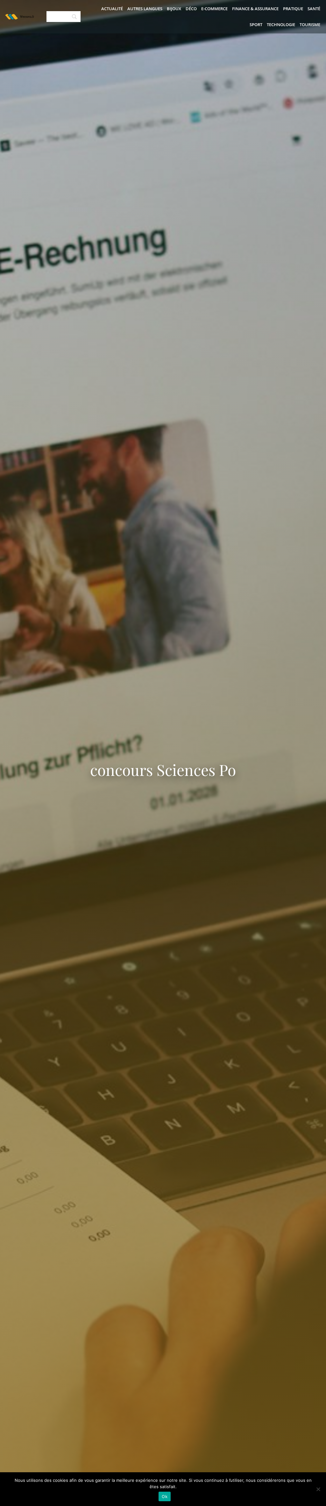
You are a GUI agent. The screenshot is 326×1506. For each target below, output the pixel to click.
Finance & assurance (255, 8)
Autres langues (144, 8)
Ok (164, 1496)
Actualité (112, 8)
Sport (256, 24)
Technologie (281, 24)
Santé (314, 8)
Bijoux (174, 8)
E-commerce (214, 8)
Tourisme (310, 24)
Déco (191, 8)
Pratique (293, 8)
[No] (318, 1489)
